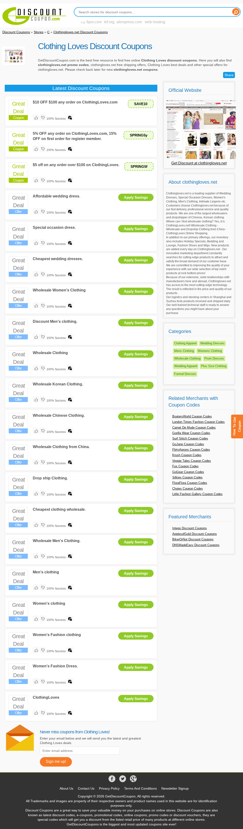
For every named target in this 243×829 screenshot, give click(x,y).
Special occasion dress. (54, 227)
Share (229, 75)
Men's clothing (46, 572)
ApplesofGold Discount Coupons (194, 534)
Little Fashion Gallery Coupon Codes (197, 494)
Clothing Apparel (185, 343)
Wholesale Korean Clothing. (58, 384)
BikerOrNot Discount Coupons (193, 539)
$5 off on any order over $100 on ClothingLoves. (76, 165)
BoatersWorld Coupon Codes (192, 416)
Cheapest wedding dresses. (58, 259)
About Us (66, 788)
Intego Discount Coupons (189, 528)
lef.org (109, 22)
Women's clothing (49, 603)
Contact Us (86, 788)
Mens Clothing (184, 351)
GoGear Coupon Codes (188, 472)
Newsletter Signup (175, 788)
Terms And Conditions (140, 788)
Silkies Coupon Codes (187, 477)
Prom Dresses (214, 358)
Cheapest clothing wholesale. (59, 509)
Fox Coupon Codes (185, 466)
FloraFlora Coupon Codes (189, 483)
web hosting (155, 22)
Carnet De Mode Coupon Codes (194, 427)
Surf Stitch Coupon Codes (190, 438)
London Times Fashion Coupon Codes (198, 422)
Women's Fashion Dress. (55, 666)
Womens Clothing (210, 351)
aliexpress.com (129, 22)
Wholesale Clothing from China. (61, 447)
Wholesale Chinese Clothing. (59, 415)
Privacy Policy (109, 788)
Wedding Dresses (212, 343)
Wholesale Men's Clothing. (56, 541)
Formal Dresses (185, 374)
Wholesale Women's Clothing (59, 290)
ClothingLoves (46, 697)
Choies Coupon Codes (187, 488)
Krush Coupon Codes (186, 455)
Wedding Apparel (185, 366)
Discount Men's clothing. (55, 321)
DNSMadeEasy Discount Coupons (196, 545)
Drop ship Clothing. (50, 478)
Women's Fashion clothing (57, 635)
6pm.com (94, 22)
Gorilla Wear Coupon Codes (191, 433)
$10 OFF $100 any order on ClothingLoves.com (75, 102)
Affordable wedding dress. (56, 196)
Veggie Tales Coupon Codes (191, 461)
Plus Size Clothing (213, 366)
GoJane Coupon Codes (188, 444)
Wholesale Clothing (50, 353)
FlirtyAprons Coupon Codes (191, 449)
